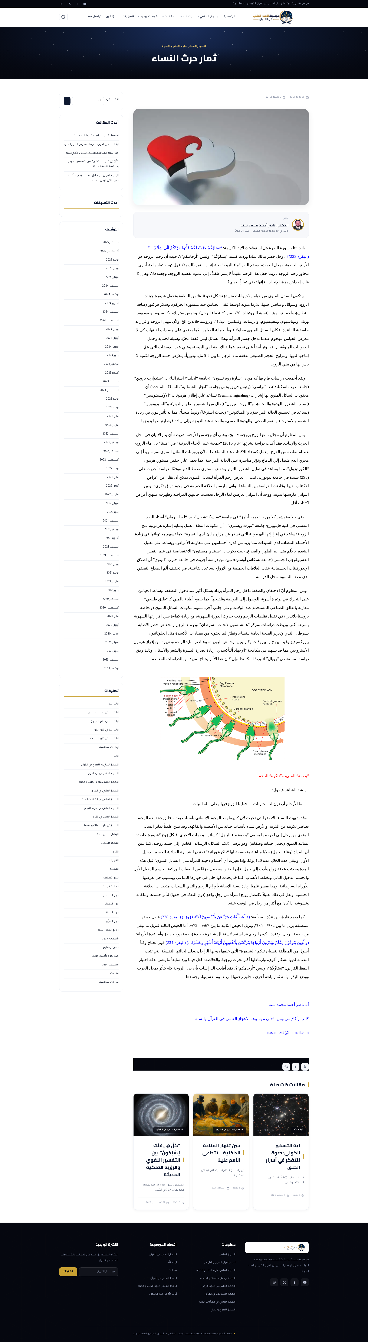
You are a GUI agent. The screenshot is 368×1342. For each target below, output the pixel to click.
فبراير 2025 (112, 277)
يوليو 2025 (112, 260)
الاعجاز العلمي (227, 1254)
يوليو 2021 (112, 564)
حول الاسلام (111, 895)
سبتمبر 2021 (111, 547)
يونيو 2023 (112, 407)
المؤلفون (112, 16)
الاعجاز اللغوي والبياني (223, 1310)
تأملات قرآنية (111, 886)
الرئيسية (230, 16)
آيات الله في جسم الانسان (103, 712)
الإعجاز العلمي (209, 16)
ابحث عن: (112, 99)
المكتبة (114, 869)
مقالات (114, 973)
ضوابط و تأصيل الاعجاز (105, 956)
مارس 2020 (111, 634)
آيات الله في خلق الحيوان (105, 721)
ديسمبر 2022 (110, 434)
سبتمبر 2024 (110, 312)
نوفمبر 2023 (111, 364)
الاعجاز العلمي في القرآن (105, 791)
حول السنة (112, 912)
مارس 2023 (112, 425)
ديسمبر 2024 (110, 286)
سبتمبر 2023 (111, 381)
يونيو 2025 (112, 268)
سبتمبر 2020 (110, 599)
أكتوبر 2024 (112, 303)
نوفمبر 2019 (111, 668)
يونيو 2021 (112, 573)
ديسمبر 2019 (111, 660)
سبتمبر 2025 (111, 242)
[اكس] (69, 3)
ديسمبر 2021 (111, 521)
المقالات (170, 16)
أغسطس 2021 (109, 555)
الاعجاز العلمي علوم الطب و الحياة (99, 782)
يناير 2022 (113, 512)
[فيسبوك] (77, 3)
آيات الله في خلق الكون (105, 730)
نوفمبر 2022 (111, 442)
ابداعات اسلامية (109, 747)
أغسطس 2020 (109, 608)
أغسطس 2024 (109, 320)
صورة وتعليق (111, 947)
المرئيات (128, 16)
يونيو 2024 (112, 329)
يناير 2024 (113, 355)
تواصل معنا (93, 16)
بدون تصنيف (111, 878)
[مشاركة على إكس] (305, 1067)
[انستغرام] (61, 3)
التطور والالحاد (110, 843)
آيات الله (188, 16)
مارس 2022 (112, 494)
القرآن (115, 852)
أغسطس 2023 (109, 390)
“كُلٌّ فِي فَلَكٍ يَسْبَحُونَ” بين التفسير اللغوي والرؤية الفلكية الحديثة (163, 1160)
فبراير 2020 (112, 642)
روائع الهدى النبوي (108, 930)
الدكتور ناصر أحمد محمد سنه (264, 225)
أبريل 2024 (112, 338)
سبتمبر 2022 (111, 451)
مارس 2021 (112, 581)
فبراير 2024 (112, 347)
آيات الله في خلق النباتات (104, 738)
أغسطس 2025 (109, 251)
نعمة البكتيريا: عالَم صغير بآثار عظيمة (96, 135)
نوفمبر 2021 (111, 529)
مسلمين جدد (110, 965)
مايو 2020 (113, 616)
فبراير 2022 (112, 503)
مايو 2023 (113, 416)
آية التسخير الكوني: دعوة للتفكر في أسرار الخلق (283, 1156)
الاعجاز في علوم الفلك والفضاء (101, 825)
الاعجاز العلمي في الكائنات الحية (100, 799)
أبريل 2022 (112, 486)
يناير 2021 (113, 590)
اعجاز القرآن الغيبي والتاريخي (220, 1262)
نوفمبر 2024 (111, 294)
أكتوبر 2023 (112, 373)
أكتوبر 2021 (112, 538)
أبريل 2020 (112, 625)
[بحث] (63, 17)
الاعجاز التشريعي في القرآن (103, 773)
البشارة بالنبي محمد (107, 834)
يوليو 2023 (112, 399)
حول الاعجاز (112, 904)
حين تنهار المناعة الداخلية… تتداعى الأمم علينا (221, 1152)
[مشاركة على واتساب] (286, 1067)
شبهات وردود (149, 16)
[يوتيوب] (84, 3)
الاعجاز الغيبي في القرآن (105, 817)
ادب (116, 756)
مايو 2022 (113, 477)
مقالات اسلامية (109, 982)
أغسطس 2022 (109, 460)
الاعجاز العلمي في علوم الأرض (101, 808)
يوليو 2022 (112, 468)
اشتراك (68, 1271)
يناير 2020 (113, 651)
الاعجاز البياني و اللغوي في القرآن (100, 765)
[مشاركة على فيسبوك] (295, 1067)
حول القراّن (112, 921)
